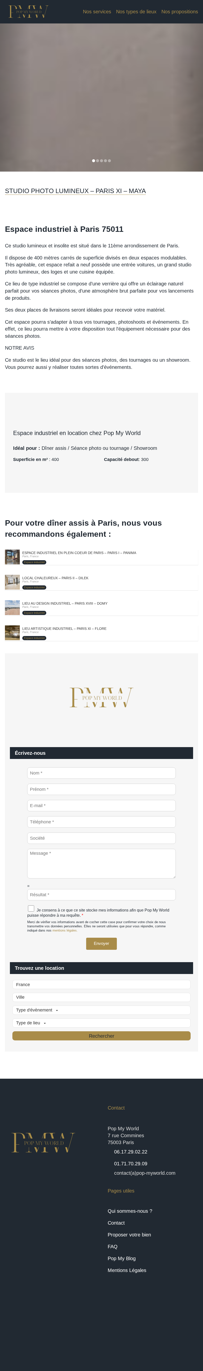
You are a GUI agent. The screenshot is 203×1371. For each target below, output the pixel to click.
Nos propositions (179, 11)
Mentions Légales (127, 1270)
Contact (116, 1223)
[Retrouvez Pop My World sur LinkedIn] (32, 1338)
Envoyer (101, 943)
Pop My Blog (122, 1258)
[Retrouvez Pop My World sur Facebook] (14, 1338)
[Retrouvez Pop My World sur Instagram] (50, 1338)
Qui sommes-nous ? (130, 1211)
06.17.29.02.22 (130, 1151)
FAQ (113, 1246)
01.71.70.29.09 (130, 1163)
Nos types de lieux (136, 11)
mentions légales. (65, 930)
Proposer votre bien (129, 1234)
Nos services (97, 11)
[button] (15, 97)
